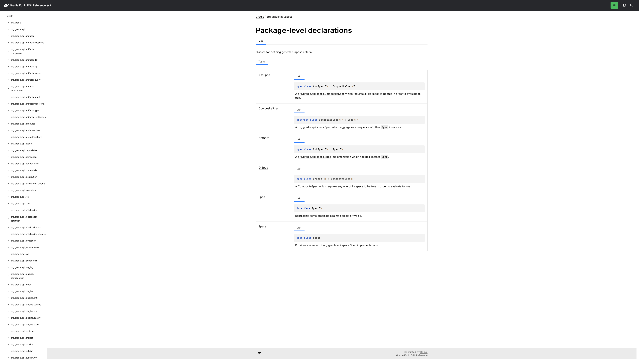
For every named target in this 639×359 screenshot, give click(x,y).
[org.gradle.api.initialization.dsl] (5, 227)
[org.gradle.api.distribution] (5, 177)
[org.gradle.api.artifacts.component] (5, 51)
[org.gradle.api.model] (5, 284)
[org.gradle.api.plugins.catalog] (5, 304)
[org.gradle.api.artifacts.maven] (5, 73)
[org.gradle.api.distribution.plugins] (5, 183)
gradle (14, 5)
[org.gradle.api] (5, 29)
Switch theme (624, 5)
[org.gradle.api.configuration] (5, 163)
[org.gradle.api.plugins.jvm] (5, 311)
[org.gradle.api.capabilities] (5, 150)
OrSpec (317, 179)
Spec (350, 119)
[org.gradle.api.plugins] (5, 291)
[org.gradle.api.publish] (5, 351)
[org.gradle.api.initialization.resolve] (5, 234)
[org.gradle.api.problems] (5, 331)
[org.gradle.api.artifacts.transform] (5, 103)
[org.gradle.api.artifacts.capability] (5, 42)
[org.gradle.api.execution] (5, 190)
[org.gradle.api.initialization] (5, 210)
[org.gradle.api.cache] (5, 143)
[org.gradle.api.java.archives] (5, 247)
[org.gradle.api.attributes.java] (5, 130)
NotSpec (318, 149)
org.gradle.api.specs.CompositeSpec (321, 93)
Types (261, 61)
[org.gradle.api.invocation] (5, 240)
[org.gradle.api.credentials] (5, 170)
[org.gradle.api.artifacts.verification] (5, 117)
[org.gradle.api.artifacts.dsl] (5, 60)
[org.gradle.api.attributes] (5, 123)
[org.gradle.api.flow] (5, 203)
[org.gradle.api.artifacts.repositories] (5, 88)
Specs (316, 237)
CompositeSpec (342, 86)
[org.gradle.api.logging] (5, 267)
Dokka (423, 352)
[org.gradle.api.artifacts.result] (5, 97)
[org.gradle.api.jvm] (5, 254)
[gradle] (3, 16)
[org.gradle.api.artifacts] (5, 36)
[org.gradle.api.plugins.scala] (5, 324)
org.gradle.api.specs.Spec (314, 127)
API (614, 5)
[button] (631, 5)
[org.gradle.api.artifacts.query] (5, 79)
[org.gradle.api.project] (5, 337)
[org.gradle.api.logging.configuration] (5, 276)
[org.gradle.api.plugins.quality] (5, 317)
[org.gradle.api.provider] (5, 344)
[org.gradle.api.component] (5, 157)
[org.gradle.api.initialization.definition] (5, 218)
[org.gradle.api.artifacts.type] (5, 110)
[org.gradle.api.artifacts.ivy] (5, 66)
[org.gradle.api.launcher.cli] (5, 260)
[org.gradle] (5, 22)
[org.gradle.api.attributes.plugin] (5, 137)
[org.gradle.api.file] (5, 196)
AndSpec (318, 86)
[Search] (631, 5)
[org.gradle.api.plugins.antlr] (5, 298)
